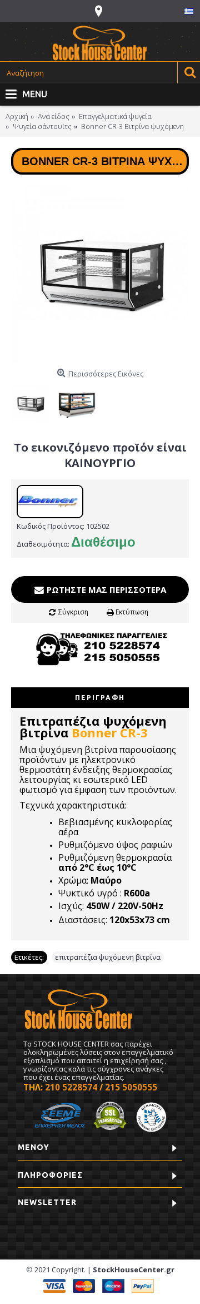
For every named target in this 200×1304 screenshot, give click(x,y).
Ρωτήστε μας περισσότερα (105, 589)
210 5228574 (71, 1087)
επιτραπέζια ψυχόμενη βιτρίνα (108, 957)
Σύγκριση (73, 612)
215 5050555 (131, 1087)
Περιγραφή (100, 697)
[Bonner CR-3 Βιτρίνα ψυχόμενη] (100, 275)
